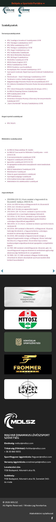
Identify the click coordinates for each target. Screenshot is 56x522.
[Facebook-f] (52, 518)
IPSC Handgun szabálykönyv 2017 (19, 43)
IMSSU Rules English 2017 (17, 62)
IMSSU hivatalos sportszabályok (19, 67)
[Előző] (14, 271)
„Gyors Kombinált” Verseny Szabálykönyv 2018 (25, 103)
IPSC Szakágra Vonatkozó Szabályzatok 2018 (24, 40)
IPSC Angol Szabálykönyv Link (18, 50)
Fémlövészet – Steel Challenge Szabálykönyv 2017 (26, 77)
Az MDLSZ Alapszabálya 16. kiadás (20, 150)
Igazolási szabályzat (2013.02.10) (20, 162)
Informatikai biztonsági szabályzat (20, 179)
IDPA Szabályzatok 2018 (16, 94)
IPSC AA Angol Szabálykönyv (17, 57)
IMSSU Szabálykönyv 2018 (17, 64)
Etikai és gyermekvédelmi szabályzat (21, 174)
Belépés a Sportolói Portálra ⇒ (28, 3)
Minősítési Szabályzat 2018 (17, 60)
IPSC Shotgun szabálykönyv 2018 (19, 47)
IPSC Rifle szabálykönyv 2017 (18, 45)
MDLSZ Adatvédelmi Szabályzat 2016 (21, 169)
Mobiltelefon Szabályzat (16, 172)
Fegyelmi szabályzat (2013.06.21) (20, 159)
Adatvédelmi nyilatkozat (41, 513)
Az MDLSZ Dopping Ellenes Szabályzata (22, 91)
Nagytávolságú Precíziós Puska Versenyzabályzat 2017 (28, 81)
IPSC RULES (11, 123)
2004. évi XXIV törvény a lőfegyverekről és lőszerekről (28, 204)
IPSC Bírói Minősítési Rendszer (18, 55)
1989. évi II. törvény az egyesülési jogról (22, 209)
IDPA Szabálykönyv (14, 96)
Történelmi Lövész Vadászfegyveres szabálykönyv (26, 79)
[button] (20, 15)
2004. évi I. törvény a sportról (18, 207)
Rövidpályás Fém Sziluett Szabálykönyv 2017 (24, 69)
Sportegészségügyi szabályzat (19, 176)
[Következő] (42, 271)
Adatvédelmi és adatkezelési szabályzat (22, 181)
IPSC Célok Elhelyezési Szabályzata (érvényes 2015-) (27, 89)
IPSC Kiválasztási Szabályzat (18, 52)
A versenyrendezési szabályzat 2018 (21, 157)
